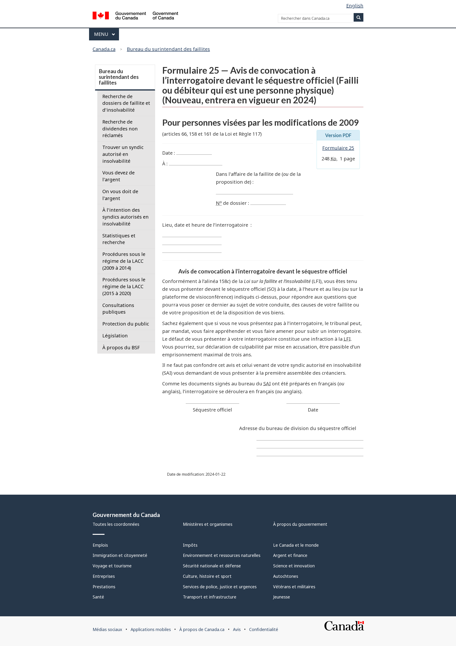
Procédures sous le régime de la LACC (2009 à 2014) (123, 261)
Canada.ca (104, 49)
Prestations (104, 586)
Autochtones (285, 576)
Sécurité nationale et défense (212, 566)
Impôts (190, 545)
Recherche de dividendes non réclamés (120, 129)
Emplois (100, 545)
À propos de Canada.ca (201, 629)
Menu (101, 34)
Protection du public (125, 324)
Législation (115, 335)
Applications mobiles (151, 629)
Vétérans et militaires (294, 586)
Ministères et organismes (207, 524)
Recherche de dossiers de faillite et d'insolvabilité (126, 103)
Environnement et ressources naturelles (221, 555)
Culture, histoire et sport (207, 576)
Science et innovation (294, 566)
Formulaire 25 (338, 148)
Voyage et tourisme (112, 566)
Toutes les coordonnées (116, 524)
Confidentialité (263, 629)
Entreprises (104, 576)
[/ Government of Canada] (135, 16)
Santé (98, 597)
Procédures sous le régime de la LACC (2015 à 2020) (123, 286)
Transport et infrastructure (209, 597)
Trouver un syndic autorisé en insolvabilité (122, 154)
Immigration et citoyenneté (120, 555)
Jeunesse (281, 597)
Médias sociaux (107, 629)
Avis (237, 629)
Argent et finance (290, 555)
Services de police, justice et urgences (219, 586)
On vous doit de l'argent (120, 194)
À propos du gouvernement (300, 524)
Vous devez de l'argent (118, 176)
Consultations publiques (118, 308)
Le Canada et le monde (296, 545)
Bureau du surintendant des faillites (168, 49)
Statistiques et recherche (118, 239)
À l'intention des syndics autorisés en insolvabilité (125, 217)
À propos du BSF (121, 347)
